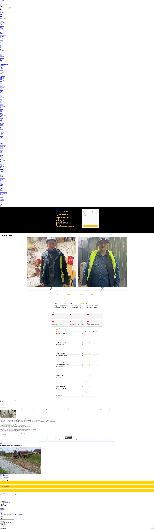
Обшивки (1, 14)
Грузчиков (1, 182)
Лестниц (1, 95)
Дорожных (1, 133)
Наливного (1, 144)
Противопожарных (2, 39)
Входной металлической (3, 35)
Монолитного (1, 189)
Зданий (1, 60)
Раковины (1, 163)
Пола (0, 142)
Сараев (1, 71)
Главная (57, 211)
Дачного (1, 44)
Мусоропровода (2, 76)
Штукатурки (1, 194)
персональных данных (7, 408)
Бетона (1, 17)
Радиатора (1, 81)
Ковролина (1, 104)
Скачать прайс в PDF (2, 443)
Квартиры (1, 73)
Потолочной (1, 139)
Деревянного (1, 55)
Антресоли (1, 12)
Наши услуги (60, 211)
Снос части (1, 51)
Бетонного (1, 129)
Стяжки (1, 92)
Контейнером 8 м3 (2, 29)
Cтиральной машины (2, 11)
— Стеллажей (2, 72)
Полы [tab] (60, 329)
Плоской (1, 91)
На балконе (1, 125)
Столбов (1, 173)
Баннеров (1, 153)
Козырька (1, 13)
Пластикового (1, 141)
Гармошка (1, 35)
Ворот (0, 25)
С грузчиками (1, 30)
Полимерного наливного (3, 145)
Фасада (1, 183)
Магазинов (1, 68)
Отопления (1, 114)
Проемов (1, 151)
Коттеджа (1, 49)
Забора (1, 54)
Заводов (1, 66)
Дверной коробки (2, 36)
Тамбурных (1, 41)
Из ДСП (1, 122)
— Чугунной (2, 21)
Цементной (1, 178)
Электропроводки (2, 200)
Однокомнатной (2, 77)
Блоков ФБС (1, 186)
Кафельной (1, 136)
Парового (1, 83)
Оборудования (1, 107)
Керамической (1, 137)
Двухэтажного (1, 45)
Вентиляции (1, 23)
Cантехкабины (1, 10)
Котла (0, 82)
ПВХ (0, 127)
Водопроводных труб (2, 160)
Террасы (1, 180)
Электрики (1, 196)
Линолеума (1, 105)
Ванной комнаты (2, 19)
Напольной (1, 138)
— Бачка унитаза (2, 165)
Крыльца (1, 94)
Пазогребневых (2, 126)
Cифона (1, 157)
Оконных (1, 152)
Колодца (1, 79)
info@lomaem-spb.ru (2, 508)
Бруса (0, 42)
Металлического (2, 58)
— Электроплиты (3, 76)
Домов (1, 44)
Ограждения (1, 90)
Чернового (1, 145)
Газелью (1, 27)
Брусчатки (1, 103)
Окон (0, 108)
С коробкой (1, 40)
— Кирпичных (2, 65)
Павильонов (1, 69)
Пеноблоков (1, 117)
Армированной (2, 176)
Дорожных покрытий (2, 52)
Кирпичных (1, 48)
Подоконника (1, 140)
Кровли (1, 84)
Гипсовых (1, 120)
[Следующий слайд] (99, 301)
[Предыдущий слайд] (97, 301)
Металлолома (1, 101)
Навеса (1, 102)
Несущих (1, 172)
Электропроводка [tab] (68, 329)
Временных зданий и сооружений (4, 64)
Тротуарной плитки (2, 106)
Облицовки (1, 184)
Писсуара (1, 162)
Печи (0, 128)
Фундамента (1, 185)
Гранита (1, 32)
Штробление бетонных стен (3, 193)
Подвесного (1, 150)
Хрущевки (1, 190)
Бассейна (1, 16)
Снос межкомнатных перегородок (4, 192)
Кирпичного (1, 57)
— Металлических (3, 62)
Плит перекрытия (2, 132)
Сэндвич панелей (2, 179)
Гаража (1, 85)
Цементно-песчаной (2, 178)
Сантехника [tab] (78, 329)
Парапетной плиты (2, 15)
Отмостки (1, 113)
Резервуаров (1, 70)
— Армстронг (2, 199)
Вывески (1, 154)
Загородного (1, 46)
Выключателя (1, 197)
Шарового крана (2, 166)
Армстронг (1, 147)
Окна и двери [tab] (74, 329)
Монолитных (1, 134)
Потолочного (1, 131)
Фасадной (1, 196)
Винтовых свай (2, 187)
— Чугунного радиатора (3, 115)
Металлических (2, 26)
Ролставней (1, 155)
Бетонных (1, 119)
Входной (1, 34)
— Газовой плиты (3, 75)
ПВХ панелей (1, 116)
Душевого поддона (2, 22)
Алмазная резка (2, 11)
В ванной (1, 135)
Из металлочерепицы (2, 86)
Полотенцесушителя (2, 163)
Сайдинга (1, 156)
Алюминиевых (2, 108)
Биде (0, 159)
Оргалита (1, 111)
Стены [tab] (57, 329)
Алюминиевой (2, 33)
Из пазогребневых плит (3, 122)
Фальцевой (1, 93)
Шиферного (1, 59)
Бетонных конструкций (3, 18)
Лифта (1, 98)
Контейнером (1, 28)
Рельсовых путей (2, 154)
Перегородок (1, 118)
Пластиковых (1, 110)
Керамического (2, 130)
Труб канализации (2, 164)
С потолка (1, 195)
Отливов (1, 112)
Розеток (1, 198)
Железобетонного (2, 187)
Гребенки (1, 161)
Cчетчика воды (2, 158)
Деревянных (1, 109)
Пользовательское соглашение (18, 514)
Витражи (1, 24)
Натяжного (1, 149)
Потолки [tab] (63, 329)
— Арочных (2, 61)
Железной (1, 37)
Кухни (1, 74)
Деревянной (1, 96)
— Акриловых (2, 20)
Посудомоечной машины (3, 146)
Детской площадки (2, 43)
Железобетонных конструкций (3, 53)
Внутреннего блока (2, 80)
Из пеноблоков (2, 123)
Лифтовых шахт (2, 99)
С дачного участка (2, 31)
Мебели (1, 100)
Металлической (2, 38)
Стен (0, 167)
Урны (0, 181)
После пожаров (2, 50)
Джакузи (1, 21)
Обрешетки (1, 89)
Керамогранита (2, 78)
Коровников (1, 67)
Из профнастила (2, 56)
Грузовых (1, 99)
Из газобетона (1, 169)
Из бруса (1, 47)
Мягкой (1, 88)
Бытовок (1, 63)
